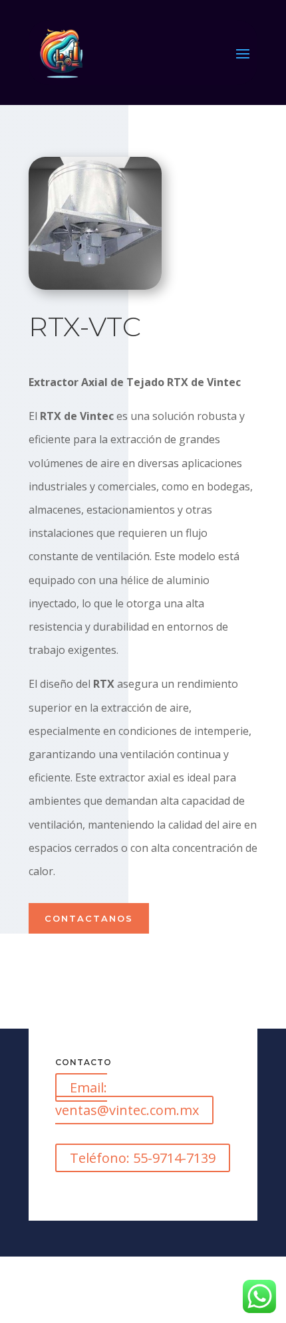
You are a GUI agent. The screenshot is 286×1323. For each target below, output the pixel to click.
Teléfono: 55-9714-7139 (142, 1158)
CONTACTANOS (89, 918)
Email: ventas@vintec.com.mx (127, 1098)
